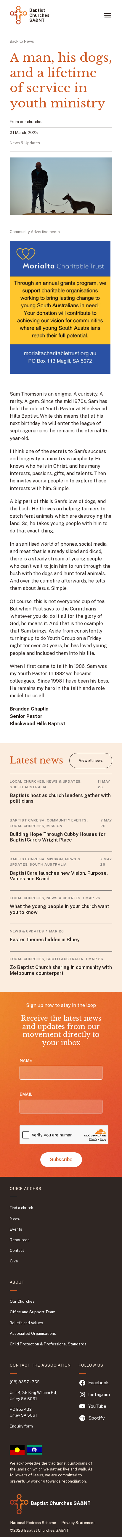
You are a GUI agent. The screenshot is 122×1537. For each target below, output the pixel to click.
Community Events (67, 820)
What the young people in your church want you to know (59, 909)
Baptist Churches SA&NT (39, 15)
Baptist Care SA (27, 820)
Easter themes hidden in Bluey (45, 939)
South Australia (28, 787)
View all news (91, 760)
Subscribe (61, 1159)
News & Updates (25, 143)
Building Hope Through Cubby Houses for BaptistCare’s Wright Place (58, 837)
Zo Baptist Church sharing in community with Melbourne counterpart (61, 970)
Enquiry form (21, 1426)
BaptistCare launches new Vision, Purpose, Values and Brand (59, 876)
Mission (54, 826)
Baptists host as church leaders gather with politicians (60, 798)
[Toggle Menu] (107, 15)
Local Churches (27, 781)
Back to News (22, 41)
